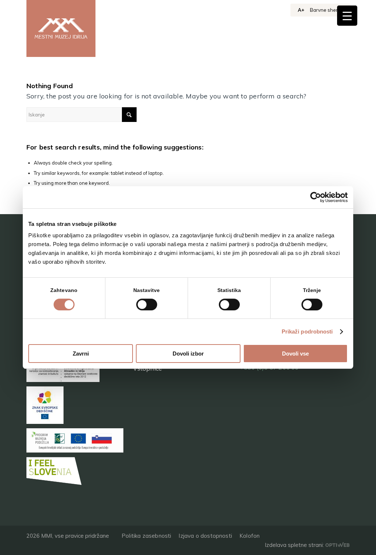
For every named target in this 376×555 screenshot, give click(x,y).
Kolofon (249, 535)
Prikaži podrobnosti (307, 331)
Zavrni (81, 353)
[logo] (60, 28)
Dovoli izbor (188, 353)
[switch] (146, 304)
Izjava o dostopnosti (205, 535)
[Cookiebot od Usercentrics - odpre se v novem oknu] (315, 197)
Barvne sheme (326, 10)
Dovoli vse (295, 353)
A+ (301, 10)
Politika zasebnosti (146, 535)
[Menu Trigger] (347, 16)
